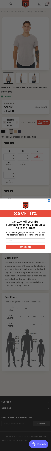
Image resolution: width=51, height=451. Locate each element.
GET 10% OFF (26, 247)
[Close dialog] (49, 200)
